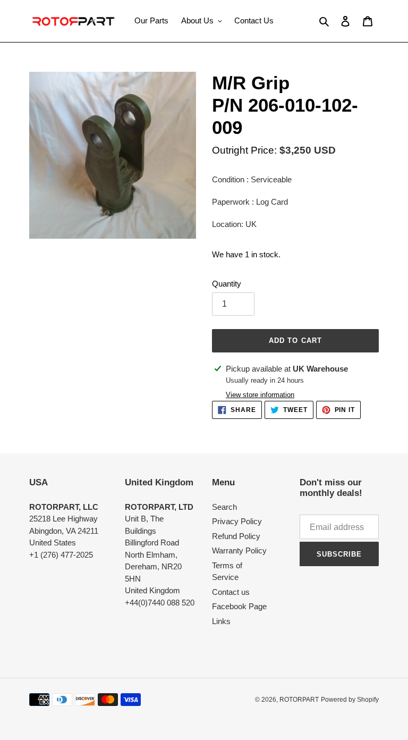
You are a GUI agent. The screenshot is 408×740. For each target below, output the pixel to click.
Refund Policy (236, 536)
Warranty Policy (239, 550)
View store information (260, 395)
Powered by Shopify (350, 699)
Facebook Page (239, 606)
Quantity (226, 283)
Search (224, 506)
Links (221, 621)
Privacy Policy (237, 521)
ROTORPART (299, 699)
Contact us (231, 591)
